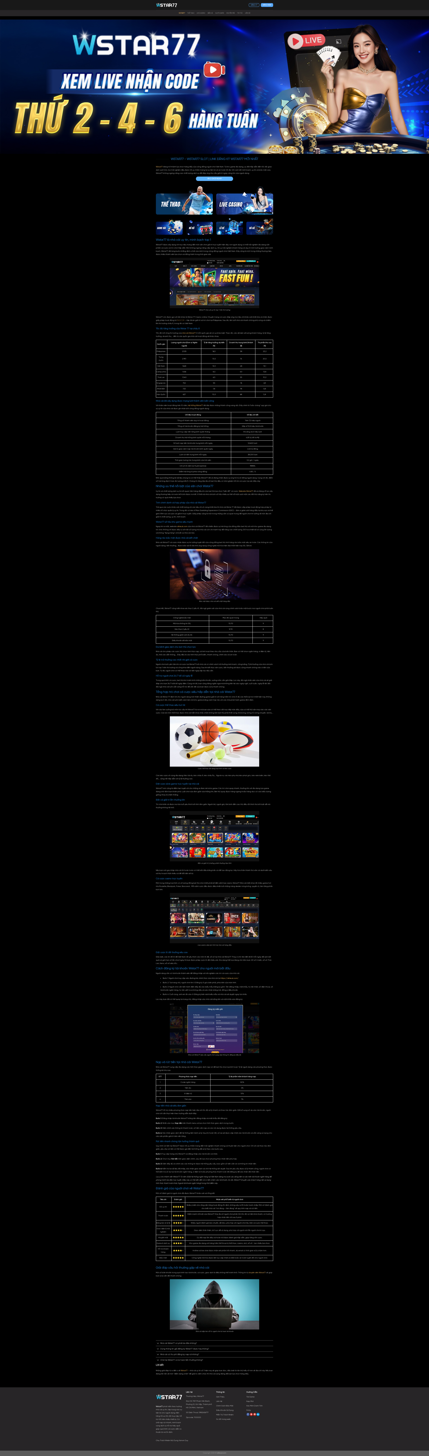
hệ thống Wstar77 (195, 405)
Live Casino (201, 13)
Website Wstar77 (246, 491)
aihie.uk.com (182, 526)
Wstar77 (182, 13)
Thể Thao (190, 13)
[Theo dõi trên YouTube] (254, 1414)
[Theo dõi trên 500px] (258, 1414)
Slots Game (219, 13)
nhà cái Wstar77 (189, 333)
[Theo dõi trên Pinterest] (251, 1414)
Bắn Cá (210, 13)
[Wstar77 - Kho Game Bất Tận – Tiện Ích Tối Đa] (167, 5)
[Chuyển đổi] (158, 1343)
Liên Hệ (247, 13)
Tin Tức (240, 13)
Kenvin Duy (183, 1440)
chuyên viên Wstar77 (257, 1273)
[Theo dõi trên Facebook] (247, 1414)
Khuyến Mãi (230, 13)
